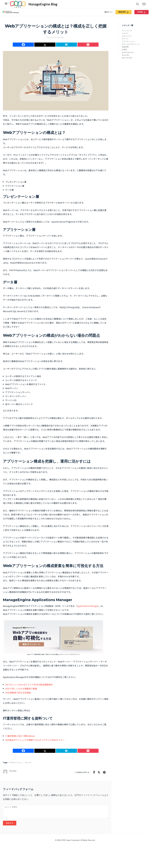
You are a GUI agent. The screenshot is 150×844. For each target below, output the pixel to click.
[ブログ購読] (143, 4)
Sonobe (12, 771)
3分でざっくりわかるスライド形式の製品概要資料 (29, 684)
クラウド (125, 33)
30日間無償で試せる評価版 (18, 692)
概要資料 (122, 12)
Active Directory (128, 52)
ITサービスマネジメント (131, 44)
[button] (137, 4)
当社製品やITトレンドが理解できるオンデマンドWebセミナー (35, 740)
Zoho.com (18, 4)
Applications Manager (55, 37)
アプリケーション (15, 763)
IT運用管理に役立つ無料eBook (20, 736)
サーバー (28, 763)
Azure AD (125, 55)
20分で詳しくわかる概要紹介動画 (21, 688)
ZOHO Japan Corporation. (70, 840)
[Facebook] (6, 4)
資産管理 (125, 47)
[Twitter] (44, 45)
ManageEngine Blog (42, 4)
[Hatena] (66, 45)
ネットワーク (127, 31)
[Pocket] (88, 45)
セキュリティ (127, 36)
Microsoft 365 (127, 58)
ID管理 (124, 50)
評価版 (140, 12)
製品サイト (109, 12)
